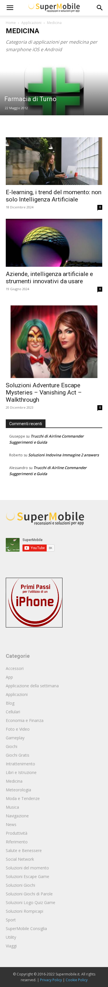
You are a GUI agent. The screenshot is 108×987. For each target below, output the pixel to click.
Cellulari (13, 711)
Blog (10, 703)
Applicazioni (31, 22)
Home (11, 22)
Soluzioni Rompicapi (24, 911)
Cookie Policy (77, 979)
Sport (11, 920)
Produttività (16, 833)
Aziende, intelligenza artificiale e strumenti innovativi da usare (49, 278)
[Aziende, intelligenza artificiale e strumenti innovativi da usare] (54, 242)
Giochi (11, 746)
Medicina (14, 781)
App (9, 677)
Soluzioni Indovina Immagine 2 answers (63, 455)
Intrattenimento (20, 763)
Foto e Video (18, 729)
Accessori (15, 668)
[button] (100, 8)
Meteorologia (18, 789)
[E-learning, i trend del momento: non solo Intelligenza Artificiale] (54, 161)
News (11, 824)
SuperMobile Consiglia (26, 928)
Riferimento (17, 842)
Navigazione (17, 816)
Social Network (20, 859)
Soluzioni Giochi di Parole (29, 894)
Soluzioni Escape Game (27, 876)
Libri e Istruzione (21, 772)
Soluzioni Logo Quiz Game (30, 902)
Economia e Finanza (24, 720)
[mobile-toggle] (10, 8)
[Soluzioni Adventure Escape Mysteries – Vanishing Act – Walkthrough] (54, 339)
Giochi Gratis (17, 755)
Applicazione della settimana (32, 685)
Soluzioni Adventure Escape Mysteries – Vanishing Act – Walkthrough (44, 392)
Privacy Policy (51, 979)
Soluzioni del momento (27, 868)
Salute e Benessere (24, 850)
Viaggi (11, 946)
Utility (11, 937)
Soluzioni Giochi (20, 885)
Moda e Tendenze (23, 798)
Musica (12, 807)
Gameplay (15, 737)
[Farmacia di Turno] (54, 93)
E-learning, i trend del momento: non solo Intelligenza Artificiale (53, 196)
